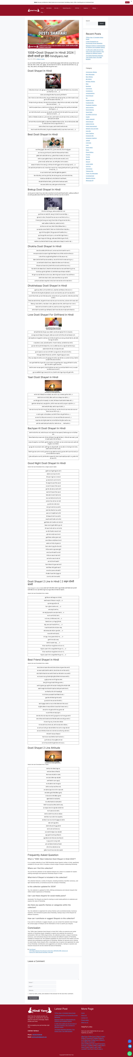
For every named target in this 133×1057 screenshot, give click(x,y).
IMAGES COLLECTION (92, 128)
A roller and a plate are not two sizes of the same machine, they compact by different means (95, 51)
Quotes (88, 157)
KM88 (90, 1045)
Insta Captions (90, 133)
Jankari (88, 140)
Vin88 (99, 1045)
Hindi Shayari (89, 121)
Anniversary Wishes (91, 72)
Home (42, 8)
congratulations (90, 93)
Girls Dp (56, 8)
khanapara (102, 1043)
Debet (83, 1047)
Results (88, 159)
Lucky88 (83, 1049)
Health (88, 117)
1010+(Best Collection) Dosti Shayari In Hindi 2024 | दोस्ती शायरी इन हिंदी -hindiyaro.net (48, 950)
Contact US (84, 1018)
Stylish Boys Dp (67, 8)
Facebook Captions (91, 105)
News (87, 150)
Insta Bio (88, 131)
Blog (42, 12)
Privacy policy (85, 1020)
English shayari (90, 100)
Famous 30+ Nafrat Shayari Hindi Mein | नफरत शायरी (41, 952)
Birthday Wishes (90, 81)
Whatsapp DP (89, 180)
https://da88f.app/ (86, 1043)
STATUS (77, 8)
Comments (89, 88)
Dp (86, 98)
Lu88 (95, 1047)
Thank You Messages (92, 173)
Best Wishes (89, 77)
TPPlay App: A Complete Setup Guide (65, 1013)
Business (88, 86)
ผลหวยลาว (85, 1045)
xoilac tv (100, 1049)
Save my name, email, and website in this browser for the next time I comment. (51, 993)
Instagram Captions (91, 138)
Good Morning (90, 110)
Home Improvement (91, 126)
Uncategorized (90, 176)
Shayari (88, 161)
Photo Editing (89, 152)
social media (89, 164)
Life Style (88, 143)
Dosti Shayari (32, 949)
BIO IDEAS (49, 8)
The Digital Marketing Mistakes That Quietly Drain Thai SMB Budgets (94, 57)
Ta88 (99, 1047)
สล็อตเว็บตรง (84, 1036)
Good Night (89, 112)
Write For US (84, 1022)
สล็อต (98, 1036)
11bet (88, 1049)
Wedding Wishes (90, 178)
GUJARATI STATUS (91, 114)
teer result (95, 1043)
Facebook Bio (89, 102)
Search (88, 20)
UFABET (103, 1036)
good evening (89, 107)
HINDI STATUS (90, 124)
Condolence (89, 91)
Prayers (88, 154)
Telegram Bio (89, 171)
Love (87, 145)
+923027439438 (37, 1034)
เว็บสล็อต (95, 1038)
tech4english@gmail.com (39, 1037)
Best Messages (90, 74)
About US (84, 1015)
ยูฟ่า (92, 1049)
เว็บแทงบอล (89, 1038)
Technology (89, 168)
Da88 (87, 1047)
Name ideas (89, 147)
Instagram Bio (90, 135)
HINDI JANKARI (90, 119)
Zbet (95, 1049)
